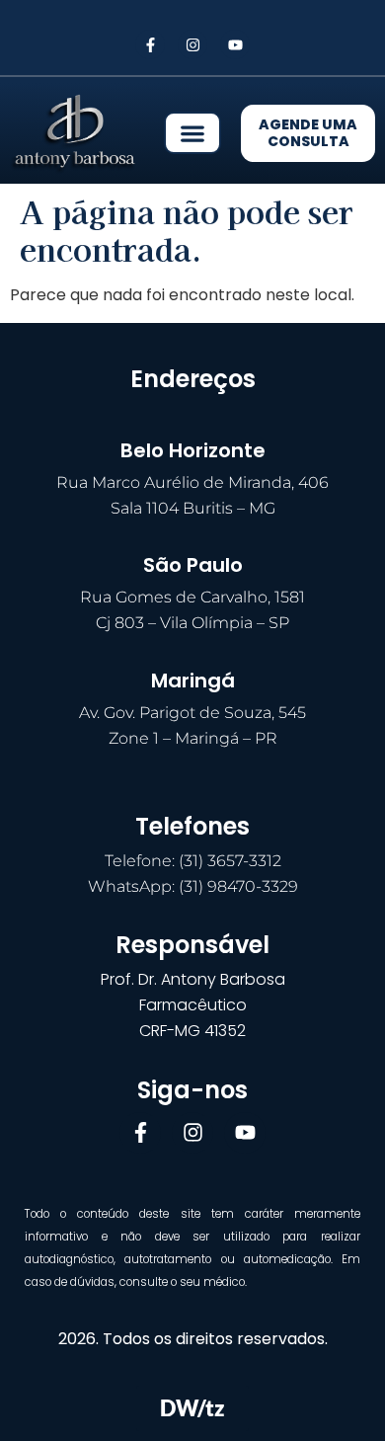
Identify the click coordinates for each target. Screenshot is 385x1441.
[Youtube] (235, 44)
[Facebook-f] (150, 44)
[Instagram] (192, 44)
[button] (192, 133)
